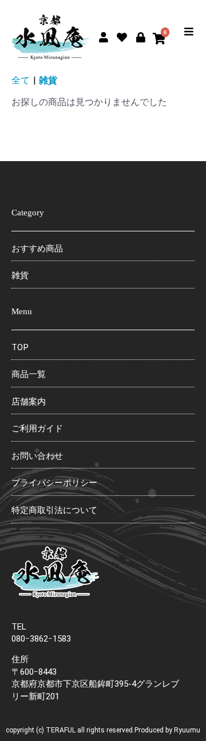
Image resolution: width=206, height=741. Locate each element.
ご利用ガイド (37, 428)
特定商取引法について (54, 510)
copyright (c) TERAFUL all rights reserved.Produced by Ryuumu (103, 730)
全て (20, 80)
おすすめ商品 (37, 248)
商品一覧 (28, 374)
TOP (20, 347)
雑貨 (48, 80)
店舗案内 (28, 401)
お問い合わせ (37, 456)
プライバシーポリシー (54, 483)
